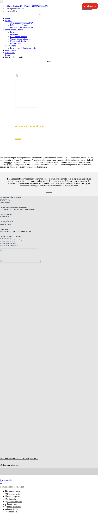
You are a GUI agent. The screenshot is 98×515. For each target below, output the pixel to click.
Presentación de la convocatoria (23, 48)
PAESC (8, 20)
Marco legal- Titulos (18, 41)
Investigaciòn (10, 50)
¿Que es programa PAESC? (21, 23)
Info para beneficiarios (19, 25)
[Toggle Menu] (40, 14)
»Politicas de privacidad (9, 465)
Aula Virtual (10, 53)
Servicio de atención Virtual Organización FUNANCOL (15, 231)
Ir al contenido (6, 480)
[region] (49, 106)
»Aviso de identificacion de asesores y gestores (19, 458)
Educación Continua (18, 37)
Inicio (7, 18)
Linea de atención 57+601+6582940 (23, 6)
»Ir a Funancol (90, 6)
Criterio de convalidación (20, 39)
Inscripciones (15, 43)
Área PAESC (87, 8)
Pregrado (13, 32)
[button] (1, 482)
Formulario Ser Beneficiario (21, 27)
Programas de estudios (14, 30)
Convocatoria (10, 46)
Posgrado (14, 34)
